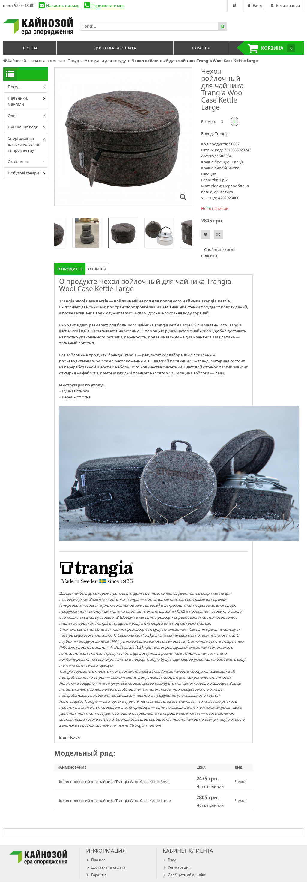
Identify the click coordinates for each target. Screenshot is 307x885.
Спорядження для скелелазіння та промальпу (24, 144)
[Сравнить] (218, 234)
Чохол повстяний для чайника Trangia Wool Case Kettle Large (114, 800)
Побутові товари (23, 173)
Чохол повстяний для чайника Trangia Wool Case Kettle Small (113, 781)
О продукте (69, 269)
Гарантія (98, 874)
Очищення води (23, 127)
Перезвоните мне (107, 5)
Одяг (12, 115)
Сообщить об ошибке (187, 874)
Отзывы (97, 269)
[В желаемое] (205, 234)
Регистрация (179, 867)
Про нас (98, 859)
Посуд (13, 86)
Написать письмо (62, 5)
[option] (123, 137)
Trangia (221, 133)
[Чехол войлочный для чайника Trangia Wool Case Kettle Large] (183, 197)
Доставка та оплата (108, 867)
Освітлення (18, 161)
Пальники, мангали (18, 101)
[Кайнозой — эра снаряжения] (38, 26)
